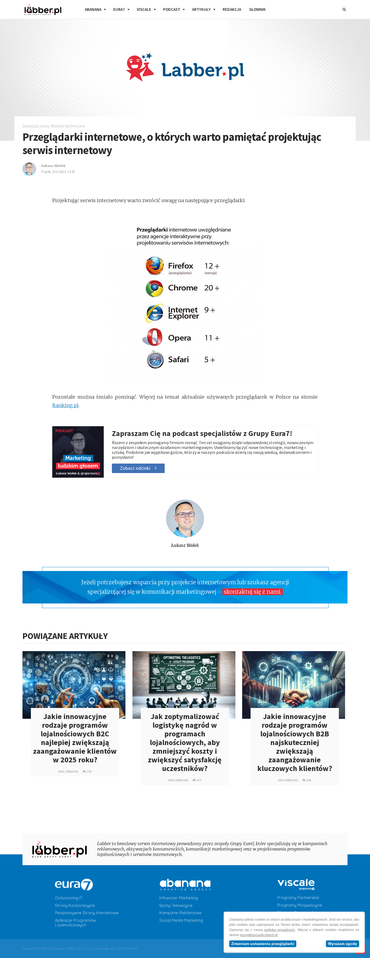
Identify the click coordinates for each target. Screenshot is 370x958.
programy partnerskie (298, 897)
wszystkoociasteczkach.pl (259, 935)
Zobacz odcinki (135, 468)
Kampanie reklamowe (180, 912)
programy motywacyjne (299, 905)
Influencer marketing (178, 897)
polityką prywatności (279, 930)
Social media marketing (181, 920)
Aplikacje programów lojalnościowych (75, 922)
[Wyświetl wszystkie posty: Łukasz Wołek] (185, 536)
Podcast (171, 9)
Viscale (144, 9)
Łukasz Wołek (185, 545)
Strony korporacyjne (75, 905)
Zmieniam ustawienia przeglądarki (262, 943)
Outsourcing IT (69, 897)
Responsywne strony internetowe (87, 912)
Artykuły (201, 9)
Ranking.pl (65, 405)
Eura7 (119, 9)
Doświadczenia (35, 126)
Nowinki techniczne (68, 126)
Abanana (93, 9)
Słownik (257, 9)
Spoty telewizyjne (176, 905)
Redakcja (232, 9)
